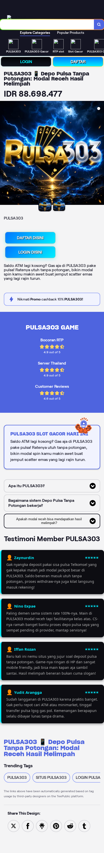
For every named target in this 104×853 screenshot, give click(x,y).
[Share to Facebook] (28, 825)
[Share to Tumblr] (84, 825)
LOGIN (26, 62)
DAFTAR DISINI (30, 238)
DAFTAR (78, 62)
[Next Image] (100, 154)
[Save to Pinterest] (56, 825)
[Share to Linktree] (42, 825)
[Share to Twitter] (14, 825)
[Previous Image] (4, 154)
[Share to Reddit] (70, 825)
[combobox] (47, 24)
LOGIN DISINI (30, 252)
